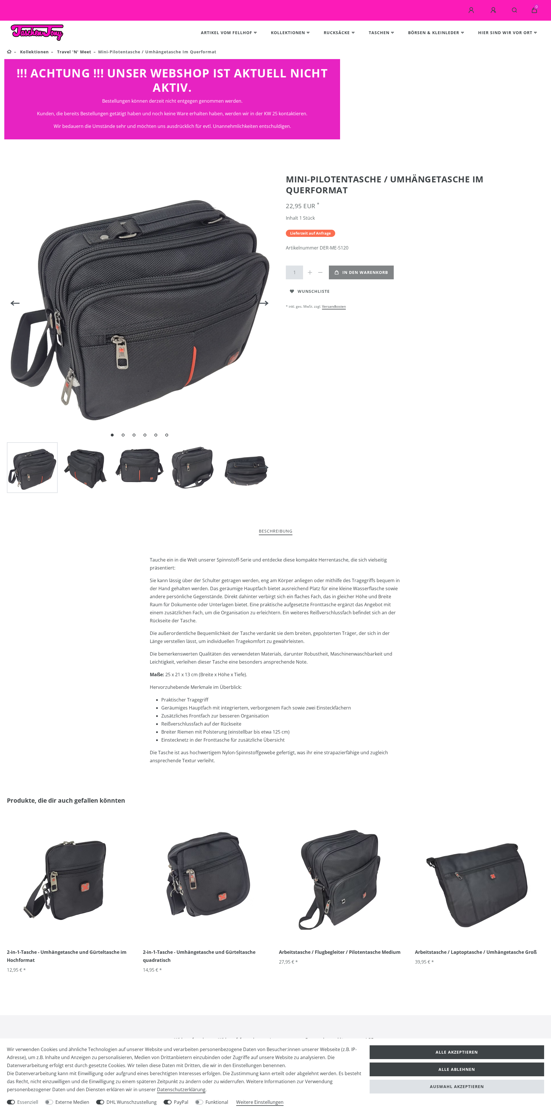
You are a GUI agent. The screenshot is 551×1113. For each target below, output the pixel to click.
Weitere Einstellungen (260, 1102)
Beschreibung (275, 531)
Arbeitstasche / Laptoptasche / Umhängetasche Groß (476, 952)
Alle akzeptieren (457, 1052)
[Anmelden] (472, 10)
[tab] (275, 531)
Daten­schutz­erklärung (181, 1089)
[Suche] (515, 10)
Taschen (379, 32)
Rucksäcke (337, 32)
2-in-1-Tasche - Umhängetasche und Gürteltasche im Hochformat (67, 956)
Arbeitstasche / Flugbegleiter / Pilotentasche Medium (340, 952)
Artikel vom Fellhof (226, 32)
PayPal (181, 1102)
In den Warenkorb (365, 272)
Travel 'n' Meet (73, 51)
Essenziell (27, 1102)
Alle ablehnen (457, 1069)
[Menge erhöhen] (310, 272)
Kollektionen (288, 32)
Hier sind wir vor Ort (505, 32)
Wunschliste (314, 291)
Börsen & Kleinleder (433, 32)
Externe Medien (72, 1102)
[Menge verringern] (320, 272)
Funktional (216, 1102)
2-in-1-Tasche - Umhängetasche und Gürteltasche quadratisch (199, 956)
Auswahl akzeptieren (457, 1086)
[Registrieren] (494, 10)
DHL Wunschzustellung (131, 1102)
